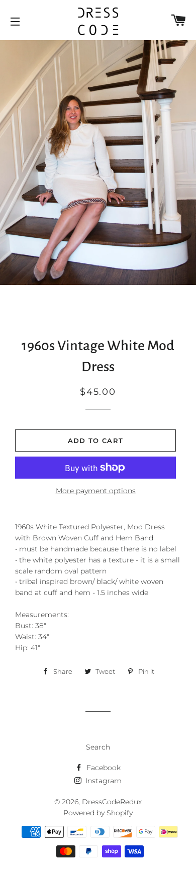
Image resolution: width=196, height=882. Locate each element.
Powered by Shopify (98, 812)
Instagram (102, 780)
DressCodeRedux (112, 801)
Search (98, 747)
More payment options (96, 490)
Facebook (102, 767)
